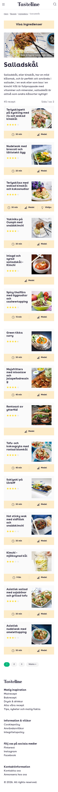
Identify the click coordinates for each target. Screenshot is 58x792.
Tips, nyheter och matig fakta (22, 709)
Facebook (10, 755)
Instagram (10, 751)
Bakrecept (10, 698)
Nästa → (32, 664)
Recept (13, 14)
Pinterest (9, 747)
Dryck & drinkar (13, 701)
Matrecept (10, 694)
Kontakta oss (12, 771)
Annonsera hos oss (15, 774)
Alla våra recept (14, 705)
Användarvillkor (14, 728)
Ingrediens (23, 14)
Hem (6, 14)
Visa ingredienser (29, 24)
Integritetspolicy (14, 732)
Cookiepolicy (12, 724)
